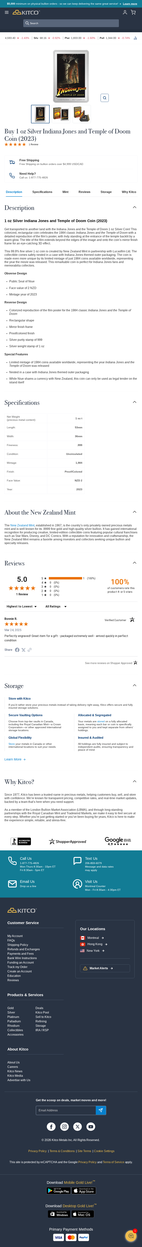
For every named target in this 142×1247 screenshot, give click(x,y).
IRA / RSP (42, 1030)
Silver (11, 1012)
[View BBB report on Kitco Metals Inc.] (20, 841)
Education (14, 975)
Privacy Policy (37, 1151)
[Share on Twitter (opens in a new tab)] (23, 650)
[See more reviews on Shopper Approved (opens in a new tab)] (30, 650)
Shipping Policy (17, 944)
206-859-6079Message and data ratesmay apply (99, 867)
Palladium (14, 1021)
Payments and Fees (20, 953)
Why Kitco (129, 192)
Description (14, 192)
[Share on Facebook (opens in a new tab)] (17, 650)
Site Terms (84, 1151)
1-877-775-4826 (38, 177)
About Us (13, 1062)
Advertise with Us (18, 1080)
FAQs (11, 940)
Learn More (12, 759)
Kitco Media (15, 1075)
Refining (41, 1021)
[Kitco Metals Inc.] (22, 910)
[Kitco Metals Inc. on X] (77, 1126)
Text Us (91, 858)
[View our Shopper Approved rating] (68, 841)
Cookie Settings (103, 1151)
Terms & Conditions (61, 1151)
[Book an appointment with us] (77, 885)
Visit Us (91, 881)
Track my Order (17, 967)
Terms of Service (113, 1162)
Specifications (42, 192)
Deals (39, 1008)
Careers (12, 1066)
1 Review (33, 144)
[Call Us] (12, 864)
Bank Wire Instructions (22, 958)
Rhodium (13, 1025)
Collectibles (15, 1030)
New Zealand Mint (22, 525)
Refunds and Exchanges (23, 949)
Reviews (84, 192)
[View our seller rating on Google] (118, 841)
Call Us (26, 858)
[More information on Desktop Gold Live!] (59, 1214)
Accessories (15, 1034)
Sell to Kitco (43, 1016)
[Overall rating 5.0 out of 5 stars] (15, 144)
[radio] (71, 578)
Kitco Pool (42, 1012)
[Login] (125, 12)
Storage (106, 192)
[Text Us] (77, 864)
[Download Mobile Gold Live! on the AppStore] (84, 1190)
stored (101, 721)
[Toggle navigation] (135, 207)
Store (12, 743)
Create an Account (19, 971)
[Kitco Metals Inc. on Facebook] (51, 1126)
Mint (65, 192)
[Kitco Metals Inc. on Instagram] (64, 1126)
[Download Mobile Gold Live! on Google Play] (58, 1190)
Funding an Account (20, 962)
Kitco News (14, 1071)
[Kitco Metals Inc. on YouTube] (90, 1126)
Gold (10, 1008)
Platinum (13, 1016)
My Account (15, 936)
